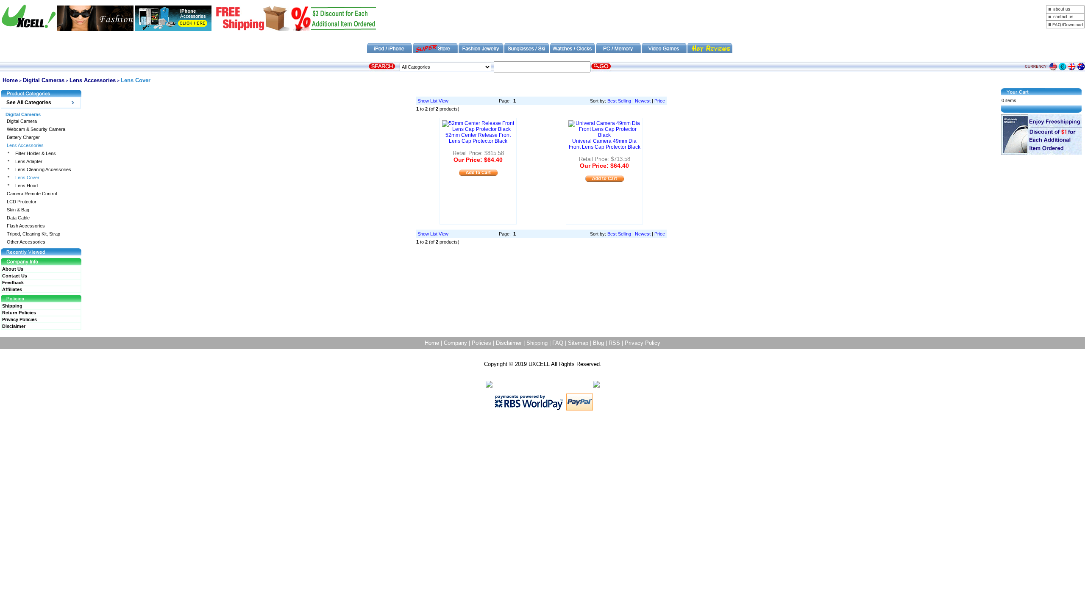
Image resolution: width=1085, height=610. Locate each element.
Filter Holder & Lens (35, 153)
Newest (643, 100)
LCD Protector (21, 202)
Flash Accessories (26, 226)
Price (659, 100)
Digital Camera (22, 121)
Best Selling (619, 100)
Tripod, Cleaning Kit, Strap (33, 234)
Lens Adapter (28, 161)
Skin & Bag (18, 210)
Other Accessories (26, 242)
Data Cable (18, 218)
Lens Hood (26, 185)
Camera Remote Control (32, 193)
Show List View (432, 100)
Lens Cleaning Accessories (43, 169)
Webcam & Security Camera (36, 129)
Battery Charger (23, 137)
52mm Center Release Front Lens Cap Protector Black (478, 138)
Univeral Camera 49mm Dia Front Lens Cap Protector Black (604, 144)
